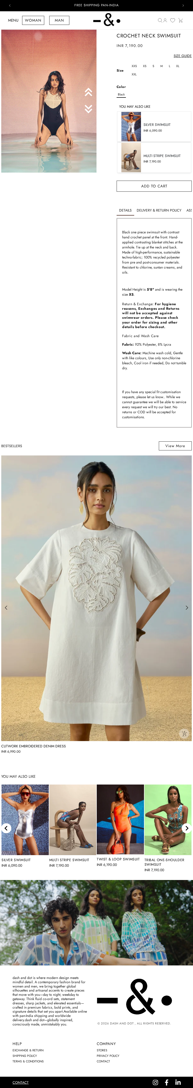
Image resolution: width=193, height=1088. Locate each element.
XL (177, 66)
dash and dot (121, 1023)
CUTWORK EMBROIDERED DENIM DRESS (33, 746)
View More (175, 446)
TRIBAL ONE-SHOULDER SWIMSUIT (164, 862)
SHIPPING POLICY (25, 1056)
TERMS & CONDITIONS (28, 1061)
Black (121, 94)
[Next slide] (187, 828)
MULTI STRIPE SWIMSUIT (69, 860)
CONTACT (103, 1061)
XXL (134, 74)
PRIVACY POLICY (108, 1056)
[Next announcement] (183, 5)
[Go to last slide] (6, 828)
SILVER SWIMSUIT (16, 860)
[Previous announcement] (9, 5)
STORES (102, 1050)
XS (145, 66)
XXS (134, 66)
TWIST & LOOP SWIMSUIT (118, 859)
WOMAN (33, 20)
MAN (59, 20)
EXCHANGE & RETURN (28, 1050)
